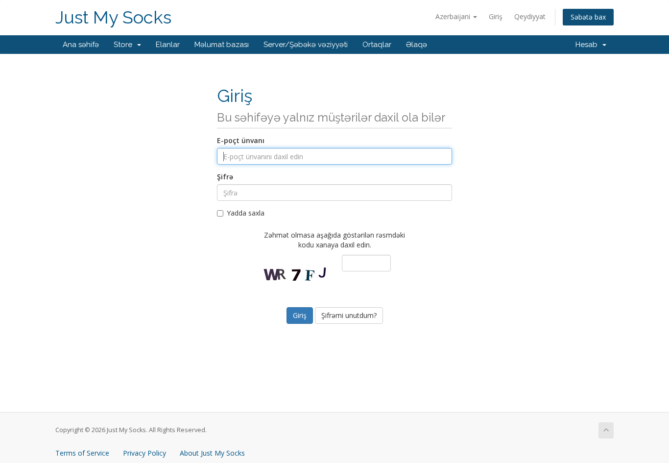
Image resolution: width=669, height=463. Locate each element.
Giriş (495, 16)
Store (125, 44)
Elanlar (168, 44)
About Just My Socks (212, 453)
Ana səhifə (81, 44)
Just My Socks (113, 17)
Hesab (588, 44)
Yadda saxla (245, 213)
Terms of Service (82, 453)
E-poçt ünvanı (240, 140)
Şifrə (225, 176)
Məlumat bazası (221, 44)
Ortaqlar (376, 44)
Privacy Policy (144, 453)
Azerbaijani (453, 16)
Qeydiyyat (530, 16)
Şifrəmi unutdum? (349, 315)
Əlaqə (416, 44)
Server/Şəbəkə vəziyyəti (305, 44)
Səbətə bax (588, 17)
